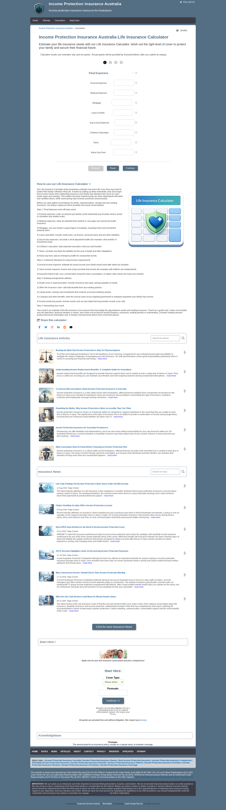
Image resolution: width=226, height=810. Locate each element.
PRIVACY (101, 751)
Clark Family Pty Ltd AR (169, 777)
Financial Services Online (88, 804)
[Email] (71, 327)
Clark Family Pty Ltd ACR (146, 777)
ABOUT (77, 751)
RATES (44, 751)
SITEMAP (141, 751)
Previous (95, 168)
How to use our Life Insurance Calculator (63, 184)
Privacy (113, 714)
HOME (35, 751)
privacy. (143, 720)
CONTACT (89, 751)
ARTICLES (65, 751)
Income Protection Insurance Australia (56, 28)
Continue (130, 168)
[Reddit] (64, 327)
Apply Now (74, 20)
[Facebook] (39, 327)
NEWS (54, 751)
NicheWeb (107, 804)
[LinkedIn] (58, 327)
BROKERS (114, 751)
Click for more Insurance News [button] (114, 626)
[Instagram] (52, 327)
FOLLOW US (189, 2)
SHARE (181, 30)
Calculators (60, 20)
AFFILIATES (128, 751)
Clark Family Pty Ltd (133, 804)
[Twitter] (45, 327)
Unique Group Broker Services (48, 779)
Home (35, 20)
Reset (113, 168)
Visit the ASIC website (100, 793)
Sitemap (46, 20)
